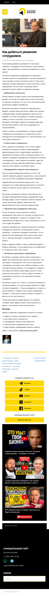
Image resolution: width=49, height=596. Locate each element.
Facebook (27, 408)
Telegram (27, 383)
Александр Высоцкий (28, 331)
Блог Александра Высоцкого (18, 60)
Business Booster (24, 420)
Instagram (27, 402)
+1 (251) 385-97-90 (11, 556)
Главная (6, 2)
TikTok (27, 389)
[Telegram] (12, 561)
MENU (5, 11)
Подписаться (25, 517)
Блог (13, 2)
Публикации (30, 60)
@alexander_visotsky (11, 525)
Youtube (27, 396)
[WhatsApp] (5, 561)
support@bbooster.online (13, 565)
